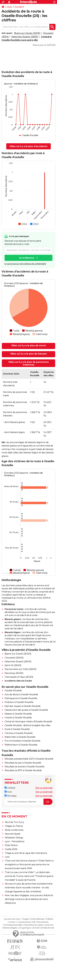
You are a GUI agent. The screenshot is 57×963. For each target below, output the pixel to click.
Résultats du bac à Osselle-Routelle (23, 762)
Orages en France (14, 826)
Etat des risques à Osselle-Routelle (23, 706)
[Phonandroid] (42, 959)
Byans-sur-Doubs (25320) (18, 653)
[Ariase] (15, 959)
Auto (9, 6)
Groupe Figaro (25, 928)
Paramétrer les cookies (33, 925)
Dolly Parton (11, 845)
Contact (12, 922)
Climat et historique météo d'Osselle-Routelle (28, 721)
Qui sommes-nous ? (12, 919)
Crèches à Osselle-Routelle (19, 733)
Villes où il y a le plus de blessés (28, 353)
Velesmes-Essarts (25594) (24, 36)
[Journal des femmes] (15, 941)
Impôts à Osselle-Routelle (18, 717)
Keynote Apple (12, 833)
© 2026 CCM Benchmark (43, 928)
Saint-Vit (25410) (13, 665)
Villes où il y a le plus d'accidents (28, 146)
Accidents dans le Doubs (18, 680)
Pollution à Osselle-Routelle (19, 702)
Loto (7, 856)
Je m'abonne (26, 257)
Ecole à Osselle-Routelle (17, 729)
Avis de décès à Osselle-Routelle (21, 694)
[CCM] (42, 941)
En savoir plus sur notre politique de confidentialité (25, 264)
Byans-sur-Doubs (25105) (27, 33)
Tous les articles (23, 922)
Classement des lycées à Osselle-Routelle (26, 710)
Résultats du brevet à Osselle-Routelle (24, 766)
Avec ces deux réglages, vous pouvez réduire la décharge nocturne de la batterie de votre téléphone (29, 899)
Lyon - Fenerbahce (14, 841)
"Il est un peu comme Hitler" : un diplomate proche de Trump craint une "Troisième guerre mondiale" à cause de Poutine (29, 876)
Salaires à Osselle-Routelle (18, 713)
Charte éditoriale (37, 919)
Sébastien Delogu (14, 837)
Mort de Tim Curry (14, 822)
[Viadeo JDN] (42, 953)
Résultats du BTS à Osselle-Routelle (23, 770)
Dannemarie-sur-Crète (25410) (20, 669)
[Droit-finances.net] (42, 947)
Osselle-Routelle (13, 690)
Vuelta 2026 (11, 849)
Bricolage (11, 795)
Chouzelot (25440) (14, 657)
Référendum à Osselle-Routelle (21, 744)
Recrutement (42, 922)
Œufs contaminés (14, 830)
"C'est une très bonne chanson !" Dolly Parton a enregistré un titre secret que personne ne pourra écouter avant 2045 (29, 864)
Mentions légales (10, 928)
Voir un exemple (44, 787)
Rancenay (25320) (14, 673)
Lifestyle (11, 787)
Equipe (26, 919)
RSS (33, 922)
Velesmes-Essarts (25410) (18, 661)
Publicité (49, 919)
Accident (19, 6)
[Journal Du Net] (15, 947)
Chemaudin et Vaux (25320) (19, 677)
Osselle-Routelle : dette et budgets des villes (27, 725)
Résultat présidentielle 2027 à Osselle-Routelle (29, 758)
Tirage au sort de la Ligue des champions (26, 853)
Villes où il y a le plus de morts (28, 345)
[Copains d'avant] (15, 953)
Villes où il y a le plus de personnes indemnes (28, 363)
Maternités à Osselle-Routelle (20, 737)
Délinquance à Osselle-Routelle (21, 698)
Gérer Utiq (49, 925)
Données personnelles (13, 925)
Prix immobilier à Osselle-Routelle (22, 740)
